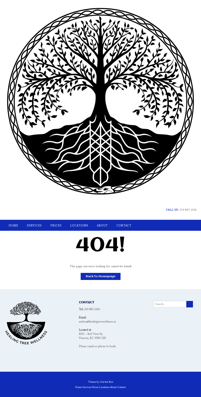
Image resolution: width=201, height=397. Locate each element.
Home (13, 225)
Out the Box (106, 381)
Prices (56, 225)
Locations (79, 225)
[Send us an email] (189, 215)
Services (34, 225)
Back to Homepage (100, 276)
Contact (124, 225)
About (102, 225)
